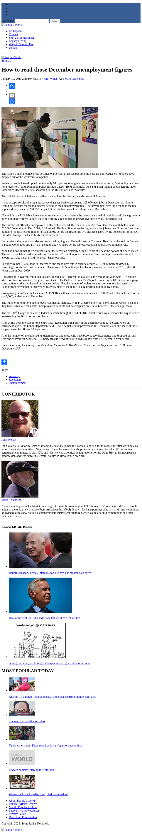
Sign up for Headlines (21, 37)
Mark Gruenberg (74, 78)
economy (14, 376)
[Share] (75, 86)
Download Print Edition (23, 817)
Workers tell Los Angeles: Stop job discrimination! (38, 794)
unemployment (17, 382)
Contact (13, 34)
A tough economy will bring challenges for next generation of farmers (49, 663)
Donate (13, 47)
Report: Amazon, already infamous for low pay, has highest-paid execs (50, 572)
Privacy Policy (17, 813)
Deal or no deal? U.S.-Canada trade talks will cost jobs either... (45, 618)
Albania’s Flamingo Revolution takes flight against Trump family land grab (52, 696)
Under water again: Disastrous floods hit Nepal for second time (45, 745)
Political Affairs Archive (23, 803)
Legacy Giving (17, 41)
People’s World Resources (24, 810)
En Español (15, 31)
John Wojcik (51, 78)
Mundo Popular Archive (23, 807)
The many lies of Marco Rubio (27, 721)
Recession (15, 379)
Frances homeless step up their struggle (31, 769)
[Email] (75, 96)
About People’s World (22, 800)
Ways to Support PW (21, 44)
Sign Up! (6, 60)
